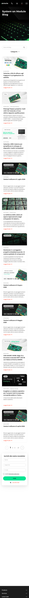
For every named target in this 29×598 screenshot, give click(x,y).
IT (22, 3)
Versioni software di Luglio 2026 (14, 179)
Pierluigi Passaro (14, 106)
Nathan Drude (14, 388)
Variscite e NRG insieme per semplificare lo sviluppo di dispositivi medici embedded (13, 146)
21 (18, 448)
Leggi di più (7, 87)
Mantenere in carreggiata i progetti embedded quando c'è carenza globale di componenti (14, 252)
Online (17, 3)
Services (4, 593)
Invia (14, 478)
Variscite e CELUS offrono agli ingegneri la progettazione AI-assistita (13, 75)
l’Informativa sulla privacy (14, 473)
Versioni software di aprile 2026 (14, 426)
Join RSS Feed (15, 482)
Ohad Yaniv (13, 212)
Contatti (12, 3)
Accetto (12, 473)
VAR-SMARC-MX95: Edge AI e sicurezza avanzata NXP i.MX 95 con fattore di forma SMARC (14, 357)
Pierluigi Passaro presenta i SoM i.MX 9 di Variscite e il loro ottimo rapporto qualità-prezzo (14, 111)
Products (4, 590)
